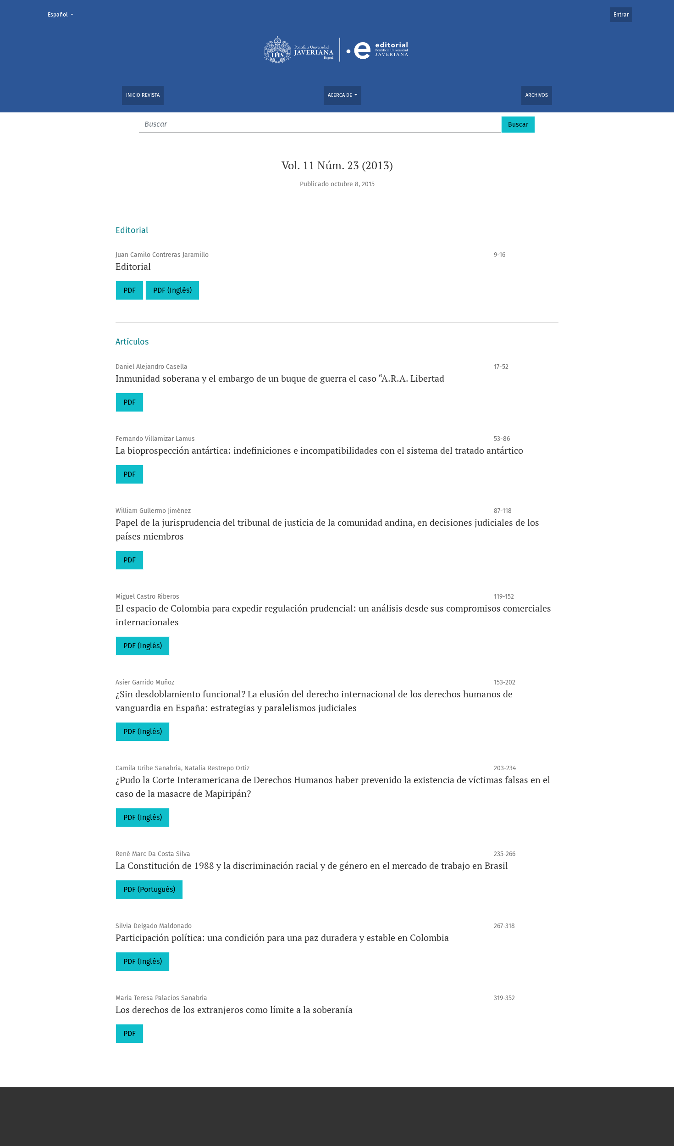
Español (63, 14)
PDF (129, 290)
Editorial (133, 266)
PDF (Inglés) (172, 290)
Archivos (536, 95)
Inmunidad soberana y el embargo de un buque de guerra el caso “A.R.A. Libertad (280, 378)
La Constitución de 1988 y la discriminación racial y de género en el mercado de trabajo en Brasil (312, 865)
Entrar (621, 14)
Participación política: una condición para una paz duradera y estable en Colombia (282, 937)
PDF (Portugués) (149, 889)
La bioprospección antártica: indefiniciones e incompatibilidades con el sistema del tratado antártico (319, 450)
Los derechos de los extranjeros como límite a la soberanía (234, 1009)
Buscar (518, 124)
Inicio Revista (143, 95)
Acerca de (341, 95)
